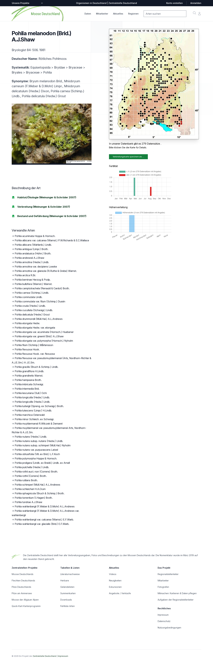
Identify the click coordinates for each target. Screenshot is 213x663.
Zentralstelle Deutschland (44, 656)
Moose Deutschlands (22, 574)
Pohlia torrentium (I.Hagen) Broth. (34, 497)
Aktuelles (118, 13)
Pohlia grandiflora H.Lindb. (29, 371)
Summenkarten (68, 593)
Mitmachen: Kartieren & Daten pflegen (177, 593)
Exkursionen (115, 587)
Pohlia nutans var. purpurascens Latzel (36, 449)
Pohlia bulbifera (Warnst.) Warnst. (33, 284)
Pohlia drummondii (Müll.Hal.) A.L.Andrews (39, 318)
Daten (88, 13)
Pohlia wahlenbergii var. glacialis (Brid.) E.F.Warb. (42, 523)
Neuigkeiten (115, 580)
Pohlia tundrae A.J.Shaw (28, 502)
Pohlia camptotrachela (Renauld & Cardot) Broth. (42, 288)
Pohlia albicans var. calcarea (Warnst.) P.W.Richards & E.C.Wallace (52, 240)
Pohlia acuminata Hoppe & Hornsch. (35, 236)
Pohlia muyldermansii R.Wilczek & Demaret (39, 423)
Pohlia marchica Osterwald (30, 414)
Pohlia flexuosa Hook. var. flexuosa (35, 353)
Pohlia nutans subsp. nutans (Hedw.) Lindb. (39, 441)
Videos (112, 574)
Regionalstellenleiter (168, 574)
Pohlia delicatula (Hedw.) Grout (32, 314)
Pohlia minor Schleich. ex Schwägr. (34, 419)
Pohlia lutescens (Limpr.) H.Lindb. (33, 410)
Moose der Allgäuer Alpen (25, 599)
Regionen (133, 13)
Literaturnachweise (70, 574)
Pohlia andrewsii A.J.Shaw (29, 257)
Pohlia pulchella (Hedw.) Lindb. (32, 467)
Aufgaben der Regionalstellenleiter (176, 599)
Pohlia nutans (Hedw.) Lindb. (31, 436)
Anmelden (195, 3)
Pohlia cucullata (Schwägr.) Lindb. (34, 310)
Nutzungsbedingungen (169, 627)
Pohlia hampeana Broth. (28, 380)
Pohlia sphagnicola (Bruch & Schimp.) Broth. (39, 493)
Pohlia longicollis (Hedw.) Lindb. (32, 401)
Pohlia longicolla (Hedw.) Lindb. (32, 397)
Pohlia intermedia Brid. (27, 388)
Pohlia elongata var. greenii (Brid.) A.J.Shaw (39, 336)
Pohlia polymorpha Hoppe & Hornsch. (36, 458)
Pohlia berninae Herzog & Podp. (33, 279)
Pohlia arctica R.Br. (25, 275)
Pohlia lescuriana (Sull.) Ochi (31, 393)
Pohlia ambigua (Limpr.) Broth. (31, 249)
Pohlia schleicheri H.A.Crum (30, 489)
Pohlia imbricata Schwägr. (29, 384)
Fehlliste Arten (67, 606)
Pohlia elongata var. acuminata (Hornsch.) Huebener (44, 332)
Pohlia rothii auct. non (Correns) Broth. (36, 471)
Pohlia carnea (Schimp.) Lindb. (32, 292)
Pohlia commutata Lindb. (28, 297)
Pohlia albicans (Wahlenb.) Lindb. (33, 244)
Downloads (66, 599)
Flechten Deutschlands (23, 580)
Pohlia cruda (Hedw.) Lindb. (30, 305)
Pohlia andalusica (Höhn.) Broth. (33, 253)
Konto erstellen (174, 3)
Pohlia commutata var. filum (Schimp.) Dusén (40, 301)
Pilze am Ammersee (22, 593)
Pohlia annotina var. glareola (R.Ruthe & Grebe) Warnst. (46, 270)
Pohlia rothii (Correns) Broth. (31, 475)
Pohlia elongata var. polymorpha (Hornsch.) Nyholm (44, 340)
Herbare (64, 580)
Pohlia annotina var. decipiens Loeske (36, 266)
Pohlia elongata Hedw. (27, 323)
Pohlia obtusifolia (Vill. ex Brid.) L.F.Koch (37, 454)
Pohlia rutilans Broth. (26, 480)
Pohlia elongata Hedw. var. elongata (35, 327)
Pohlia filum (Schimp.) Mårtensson (34, 345)
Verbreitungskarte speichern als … (128, 156)
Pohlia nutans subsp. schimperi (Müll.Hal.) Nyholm (42, 445)
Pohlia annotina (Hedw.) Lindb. (32, 262)
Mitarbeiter (102, 13)
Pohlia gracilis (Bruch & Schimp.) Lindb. (36, 366)
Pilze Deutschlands (21, 587)
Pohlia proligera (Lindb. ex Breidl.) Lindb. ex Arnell (42, 462)
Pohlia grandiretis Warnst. (29, 375)
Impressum (163, 614)
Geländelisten (67, 587)
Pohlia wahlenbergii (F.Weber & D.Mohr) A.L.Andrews (45, 506)
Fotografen (163, 587)
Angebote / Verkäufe (120, 593)
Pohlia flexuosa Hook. (27, 349)
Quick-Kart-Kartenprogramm (26, 606)
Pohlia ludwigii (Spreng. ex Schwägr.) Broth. (39, 406)
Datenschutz (164, 621)
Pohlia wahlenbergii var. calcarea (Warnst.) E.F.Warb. (44, 519)
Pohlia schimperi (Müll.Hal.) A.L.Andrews (37, 484)
